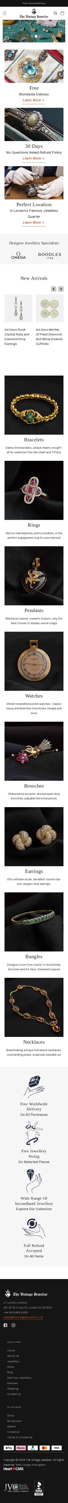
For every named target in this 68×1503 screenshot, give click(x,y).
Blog (10, 1372)
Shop (10, 1366)
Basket (11, 1426)
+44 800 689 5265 (16, 1312)
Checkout (13, 1431)
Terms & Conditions (20, 1437)
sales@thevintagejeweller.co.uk (23, 1317)
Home (11, 1350)
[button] (5, 13)
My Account (14, 1421)
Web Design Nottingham (31, 1464)
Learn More (32, 100)
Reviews (12, 1383)
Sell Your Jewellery (19, 1377)
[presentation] (53, 289)
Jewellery (13, 1361)
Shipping (12, 1388)
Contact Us (14, 1394)
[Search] (55, 13)
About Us (13, 1355)
